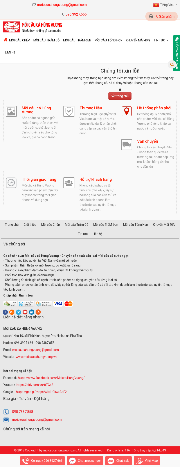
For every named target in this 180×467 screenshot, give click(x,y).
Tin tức (159, 40)
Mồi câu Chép (19, 40)
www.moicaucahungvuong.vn (36, 357)
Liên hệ (10, 52)
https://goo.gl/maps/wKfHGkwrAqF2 (41, 392)
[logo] (33, 26)
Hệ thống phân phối (154, 108)
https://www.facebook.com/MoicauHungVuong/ (51, 378)
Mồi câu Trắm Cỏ (46, 40)
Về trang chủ (120, 96)
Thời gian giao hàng (39, 179)
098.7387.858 (22, 412)
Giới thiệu (30, 224)
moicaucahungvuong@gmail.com (62, 5)
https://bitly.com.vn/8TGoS (35, 385)
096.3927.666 (76, 14)
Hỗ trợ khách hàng (95, 179)
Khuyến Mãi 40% (138, 40)
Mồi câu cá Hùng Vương (36, 110)
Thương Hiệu (90, 108)
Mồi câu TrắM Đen (77, 40)
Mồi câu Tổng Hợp (108, 40)
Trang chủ (12, 224)
